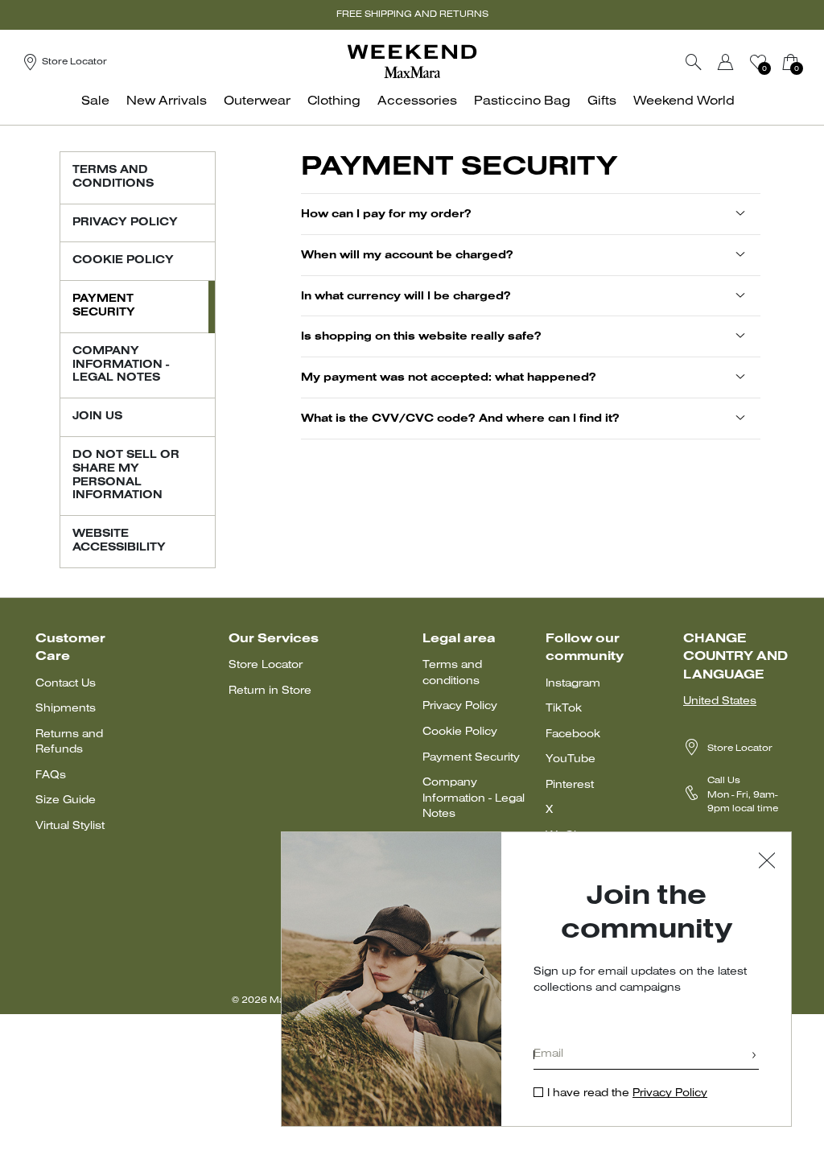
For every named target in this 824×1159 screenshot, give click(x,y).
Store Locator (266, 665)
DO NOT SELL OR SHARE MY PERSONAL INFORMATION (125, 476)
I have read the (627, 1093)
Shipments (65, 708)
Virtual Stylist (70, 826)
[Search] (694, 62)
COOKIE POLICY (123, 261)
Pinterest (570, 785)
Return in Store (270, 691)
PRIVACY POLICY (125, 223)
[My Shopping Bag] (790, 62)
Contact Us (65, 683)
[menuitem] (99, 110)
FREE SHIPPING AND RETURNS (412, 14)
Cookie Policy (459, 732)
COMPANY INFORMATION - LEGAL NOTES (120, 365)
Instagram (573, 683)
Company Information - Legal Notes (473, 798)
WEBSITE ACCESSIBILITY (119, 541)
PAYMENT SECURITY (103, 306)
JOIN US (97, 417)
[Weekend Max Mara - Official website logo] (412, 61)
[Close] (767, 862)
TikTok (564, 708)
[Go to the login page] (726, 62)
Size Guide (65, 800)
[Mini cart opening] (808, 62)
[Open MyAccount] (740, 62)
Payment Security (471, 757)
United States (719, 701)
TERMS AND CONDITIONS (113, 177)
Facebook (573, 734)
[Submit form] (754, 1056)
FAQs (50, 775)
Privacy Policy (459, 706)
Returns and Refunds (69, 742)
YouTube (570, 759)
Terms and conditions (452, 673)
